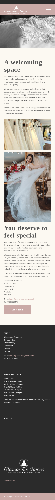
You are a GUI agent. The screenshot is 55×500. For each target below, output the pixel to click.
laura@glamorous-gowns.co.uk (21, 299)
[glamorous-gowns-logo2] (23, 9)
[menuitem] (47, 9)
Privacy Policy (9, 480)
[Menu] (47, 9)
